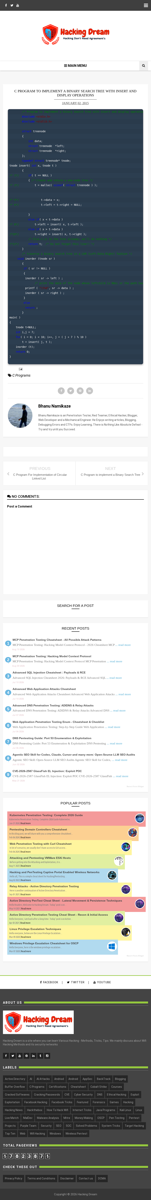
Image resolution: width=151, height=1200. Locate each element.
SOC (68, 1125)
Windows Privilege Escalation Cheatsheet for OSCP (44, 943)
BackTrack (103, 1078)
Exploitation (12, 1102)
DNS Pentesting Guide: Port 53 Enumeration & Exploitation (52, 738)
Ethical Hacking (116, 1094)
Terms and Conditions (41, 1178)
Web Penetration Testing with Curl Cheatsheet (41, 843)
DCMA (102, 1178)
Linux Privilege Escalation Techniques (35, 929)
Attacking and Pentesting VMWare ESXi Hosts (40, 857)
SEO (58, 1125)
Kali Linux (125, 1110)
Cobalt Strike (98, 1086)
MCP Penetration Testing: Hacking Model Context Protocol (52, 656)
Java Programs (105, 1110)
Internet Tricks (82, 1110)
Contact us (86, 1178)
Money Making (84, 1117)
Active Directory (15, 1078)
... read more (123, 644)
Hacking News (14, 1110)
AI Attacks (43, 1078)
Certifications (57, 1086)
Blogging (120, 1078)
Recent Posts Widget (135, 787)
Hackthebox (34, 1110)
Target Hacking (134, 1125)
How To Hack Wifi (57, 1110)
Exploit (135, 1094)
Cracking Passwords (47, 1094)
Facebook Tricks (62, 1102)
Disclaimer (67, 1178)
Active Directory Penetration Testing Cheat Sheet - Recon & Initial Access (59, 914)
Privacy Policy (13, 1178)
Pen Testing (116, 1117)
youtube (104, 982)
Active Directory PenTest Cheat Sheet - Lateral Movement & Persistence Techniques (66, 900)
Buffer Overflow (15, 1086)
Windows (55, 1133)
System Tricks (111, 1125)
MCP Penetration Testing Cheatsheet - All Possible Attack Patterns (57, 639)
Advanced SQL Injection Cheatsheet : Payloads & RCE (49, 672)
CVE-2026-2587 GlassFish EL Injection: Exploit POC (47, 771)
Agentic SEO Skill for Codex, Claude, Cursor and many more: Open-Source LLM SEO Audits (74, 754)
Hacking (128, 1102)
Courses (116, 1086)
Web (22, 1133)
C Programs (21, 375)
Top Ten (10, 1133)
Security (46, 1125)
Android (73, 1078)
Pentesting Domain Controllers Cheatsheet (38, 829)
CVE (67, 1094)
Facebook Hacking (35, 1102)
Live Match (12, 1117)
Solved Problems (86, 1125)
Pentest (134, 1117)
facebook (50, 982)
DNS (99, 1094)
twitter (78, 982)
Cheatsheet (78, 1086)
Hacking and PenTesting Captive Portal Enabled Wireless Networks (54, 872)
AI (31, 1078)
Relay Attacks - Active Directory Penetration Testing (44, 886)
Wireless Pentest (76, 1133)
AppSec (87, 1078)
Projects (10, 1125)
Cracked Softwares (17, 1094)
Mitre (67, 1117)
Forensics (99, 1102)
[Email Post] (19, 369)
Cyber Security (83, 1094)
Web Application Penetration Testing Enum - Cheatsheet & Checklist (58, 721)
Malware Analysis (48, 1117)
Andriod (59, 1078)
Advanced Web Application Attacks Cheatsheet (44, 689)
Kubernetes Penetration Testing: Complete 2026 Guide (46, 815)
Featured (82, 1102)
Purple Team (28, 1125)
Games (114, 1102)
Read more (26, 823)
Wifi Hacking (37, 1133)
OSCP (101, 1117)
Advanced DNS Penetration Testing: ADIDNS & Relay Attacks (53, 705)
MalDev (27, 1117)
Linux (139, 1110)
